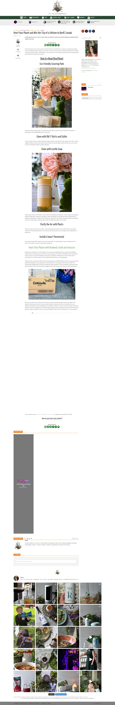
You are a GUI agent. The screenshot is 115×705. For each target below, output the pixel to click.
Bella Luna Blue (34, 22)
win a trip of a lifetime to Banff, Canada (45, 414)
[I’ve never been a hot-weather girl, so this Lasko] (46, 593)
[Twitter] (48, 45)
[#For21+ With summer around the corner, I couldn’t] (90, 637)
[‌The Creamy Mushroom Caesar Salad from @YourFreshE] (68, 615)
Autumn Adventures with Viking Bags (94, 22)
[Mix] (56, 45)
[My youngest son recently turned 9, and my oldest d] (24, 615)
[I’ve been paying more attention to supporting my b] (68, 593)
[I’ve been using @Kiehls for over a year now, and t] (90, 681)
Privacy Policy (34, 703)
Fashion (26, 480)
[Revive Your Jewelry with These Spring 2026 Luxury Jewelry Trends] (59, 22)
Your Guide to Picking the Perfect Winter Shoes (80, 22)
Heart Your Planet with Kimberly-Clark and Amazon (52, 247)
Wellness (82, 17)
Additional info (89, 65)
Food (46, 17)
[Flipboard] (58, 45)
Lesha (18, 45)
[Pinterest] (53, 45)
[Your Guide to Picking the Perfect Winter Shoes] (74, 22)
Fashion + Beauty (57, 17)
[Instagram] (86, 31)
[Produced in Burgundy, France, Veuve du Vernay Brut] (46, 615)
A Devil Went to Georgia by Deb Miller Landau (51, 22)
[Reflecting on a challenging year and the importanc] (46, 681)
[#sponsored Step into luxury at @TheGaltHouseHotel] (90, 659)
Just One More (19, 22)
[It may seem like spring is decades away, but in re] (46, 659)
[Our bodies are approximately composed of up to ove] (24, 681)
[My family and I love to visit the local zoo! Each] (68, 659)
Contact (92, 17)
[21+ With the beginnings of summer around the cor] (46, 637)
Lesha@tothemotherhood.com (88, 68)
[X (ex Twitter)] (93, 31)
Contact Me (45, 703)
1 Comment (17, 51)
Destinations (24, 30)
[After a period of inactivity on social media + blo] (68, 681)
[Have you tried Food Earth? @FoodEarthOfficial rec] (24, 659)
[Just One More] (15, 22)
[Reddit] (50, 45)
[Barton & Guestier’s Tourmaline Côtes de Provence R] (90, 593)
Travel (24, 17)
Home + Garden (70, 17)
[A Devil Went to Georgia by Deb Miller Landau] (45, 22)
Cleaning (16, 30)
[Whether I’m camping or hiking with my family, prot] (24, 637)
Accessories (20, 480)
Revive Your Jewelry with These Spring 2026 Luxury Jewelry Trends (65, 22)
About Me (23, 703)
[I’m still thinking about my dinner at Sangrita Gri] (24, 593)
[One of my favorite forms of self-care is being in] (90, 615)
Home (16, 703)
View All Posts (75, 538)
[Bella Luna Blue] (30, 22)
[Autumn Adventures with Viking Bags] (88, 22)
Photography (35, 17)
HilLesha (18, 46)
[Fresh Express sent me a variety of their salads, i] (68, 637)
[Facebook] (45, 45)
